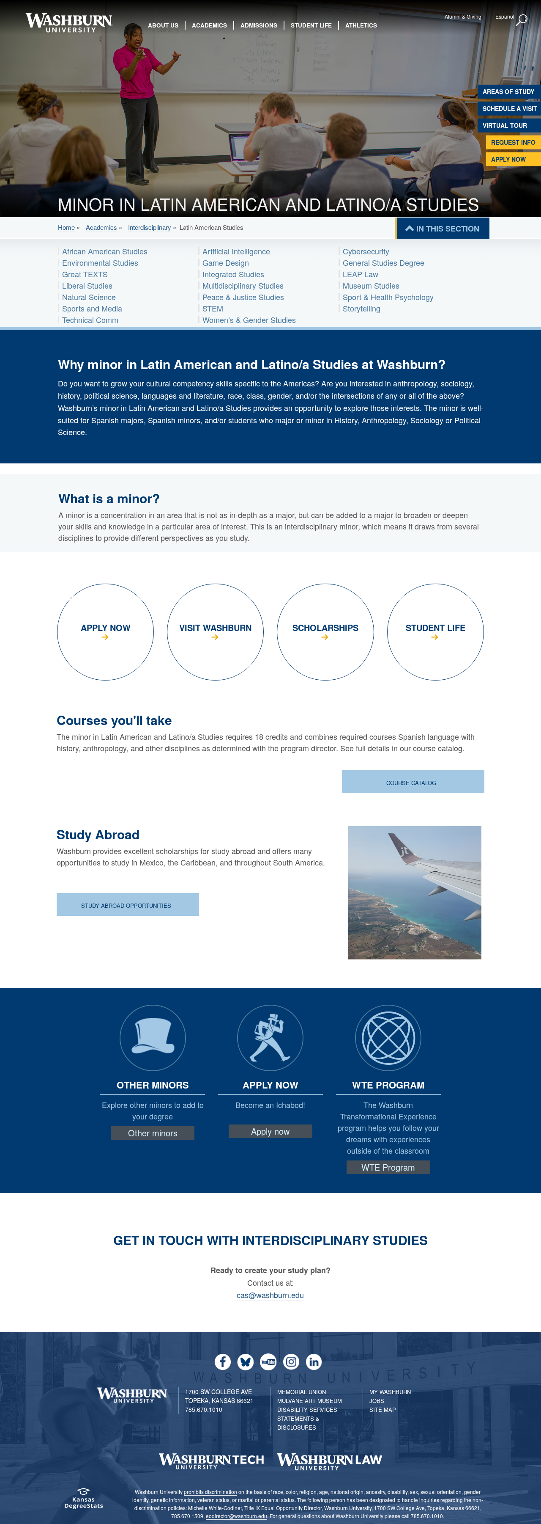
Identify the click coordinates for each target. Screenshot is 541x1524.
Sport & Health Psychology (388, 296)
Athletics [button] (361, 25)
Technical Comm (90, 319)
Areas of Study (508, 91)
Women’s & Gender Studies (249, 319)
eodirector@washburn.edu (236, 1515)
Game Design (225, 262)
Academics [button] (209, 25)
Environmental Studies (100, 262)
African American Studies (105, 250)
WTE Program (388, 1167)
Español (504, 16)
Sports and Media (92, 308)
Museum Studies (371, 285)
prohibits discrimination (210, 1491)
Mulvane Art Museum (309, 1401)
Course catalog (412, 783)
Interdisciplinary (149, 227)
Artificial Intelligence (236, 250)
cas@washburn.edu (270, 1294)
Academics (101, 227)
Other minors (153, 1133)
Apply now (270, 1131)
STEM (212, 308)
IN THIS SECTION (447, 228)
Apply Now (508, 159)
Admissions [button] (258, 25)
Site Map (382, 1409)
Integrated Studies (233, 273)
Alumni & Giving (463, 16)
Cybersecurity (366, 250)
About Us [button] (163, 25)
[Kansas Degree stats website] (83, 1501)
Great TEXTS (85, 273)
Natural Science (89, 296)
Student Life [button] (311, 25)
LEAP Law (360, 273)
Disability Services (307, 1409)
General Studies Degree (383, 262)
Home (66, 227)
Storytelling (361, 308)
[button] (522, 20)
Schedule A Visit (510, 108)
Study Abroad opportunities (127, 905)
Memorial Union (301, 1392)
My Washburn (390, 1392)
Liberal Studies (87, 285)
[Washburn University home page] (68, 23)
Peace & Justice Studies (243, 296)
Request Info (513, 142)
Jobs (376, 1401)
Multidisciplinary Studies (243, 285)
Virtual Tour (505, 125)
